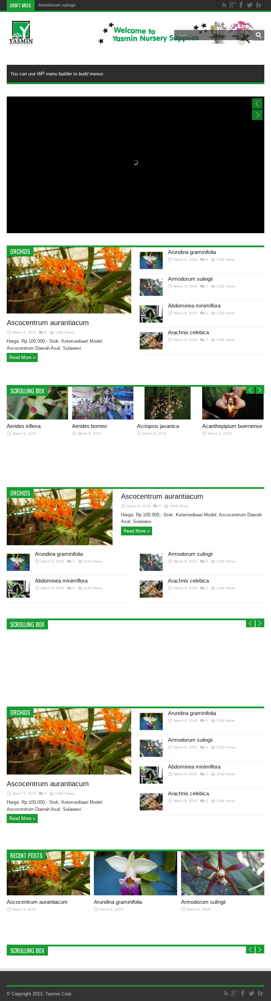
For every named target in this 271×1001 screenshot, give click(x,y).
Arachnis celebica (188, 332)
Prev (250, 390)
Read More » (22, 357)
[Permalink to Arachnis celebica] (151, 350)
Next (257, 115)
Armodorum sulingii (57, 5)
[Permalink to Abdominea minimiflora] (151, 324)
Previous (257, 103)
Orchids (20, 251)
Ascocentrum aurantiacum (48, 323)
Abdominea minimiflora (194, 306)
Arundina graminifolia (192, 252)
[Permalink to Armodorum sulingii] (151, 297)
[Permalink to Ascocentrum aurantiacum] (69, 312)
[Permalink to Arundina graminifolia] (151, 270)
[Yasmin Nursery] (131, 40)
